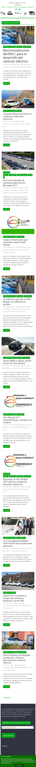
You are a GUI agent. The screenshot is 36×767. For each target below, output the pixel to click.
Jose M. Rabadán (19, 188)
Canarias (27, 124)
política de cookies (18, 762)
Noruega (20, 193)
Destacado (13, 175)
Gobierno (19, 296)
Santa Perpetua (11, 670)
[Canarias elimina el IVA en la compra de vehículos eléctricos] (18, 91)
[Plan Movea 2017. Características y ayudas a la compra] (18, 395)
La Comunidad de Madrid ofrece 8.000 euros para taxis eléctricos (17, 543)
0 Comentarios (26, 64)
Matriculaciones (22, 175)
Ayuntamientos (21, 652)
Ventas (5, 491)
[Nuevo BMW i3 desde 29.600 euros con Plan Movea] (18, 338)
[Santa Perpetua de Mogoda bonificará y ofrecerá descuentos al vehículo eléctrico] (18, 632)
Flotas (18, 538)
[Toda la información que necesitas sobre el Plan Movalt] (18, 217)
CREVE (23, 667)
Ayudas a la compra (9, 47)
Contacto (4, 746)
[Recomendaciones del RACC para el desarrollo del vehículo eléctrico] (18, 27)
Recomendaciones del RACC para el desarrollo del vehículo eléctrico (16, 55)
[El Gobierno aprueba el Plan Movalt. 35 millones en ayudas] (18, 276)
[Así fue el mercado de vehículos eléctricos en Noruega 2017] (18, 153)
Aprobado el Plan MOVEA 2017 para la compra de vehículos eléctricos (15, 482)
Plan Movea (23, 311)
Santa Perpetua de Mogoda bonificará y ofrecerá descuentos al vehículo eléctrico (16, 659)
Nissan (19, 111)
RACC (30, 67)
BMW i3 (22, 368)
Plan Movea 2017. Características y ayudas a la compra (17, 420)
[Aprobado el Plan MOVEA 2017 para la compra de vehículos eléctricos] (18, 454)
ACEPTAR (19, 765)
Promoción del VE (8, 608)
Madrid (22, 551)
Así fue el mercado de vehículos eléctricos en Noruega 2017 (14, 183)
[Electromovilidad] (18, 13)
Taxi (24, 538)
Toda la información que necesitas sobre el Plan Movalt (15, 242)
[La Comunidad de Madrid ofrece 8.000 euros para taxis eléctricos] (18, 518)
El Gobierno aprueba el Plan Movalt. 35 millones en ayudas (17, 302)
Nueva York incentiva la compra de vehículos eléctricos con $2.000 (14, 598)
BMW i (19, 358)
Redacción (17, 64)
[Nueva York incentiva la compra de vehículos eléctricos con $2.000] (18, 573)
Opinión (19, 47)
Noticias (19, 476)
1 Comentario (27, 366)
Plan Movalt (27, 47)
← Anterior (6, 697)
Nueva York (28, 605)
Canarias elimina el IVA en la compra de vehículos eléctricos (17, 116)
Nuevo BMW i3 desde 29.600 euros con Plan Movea (17, 362)
